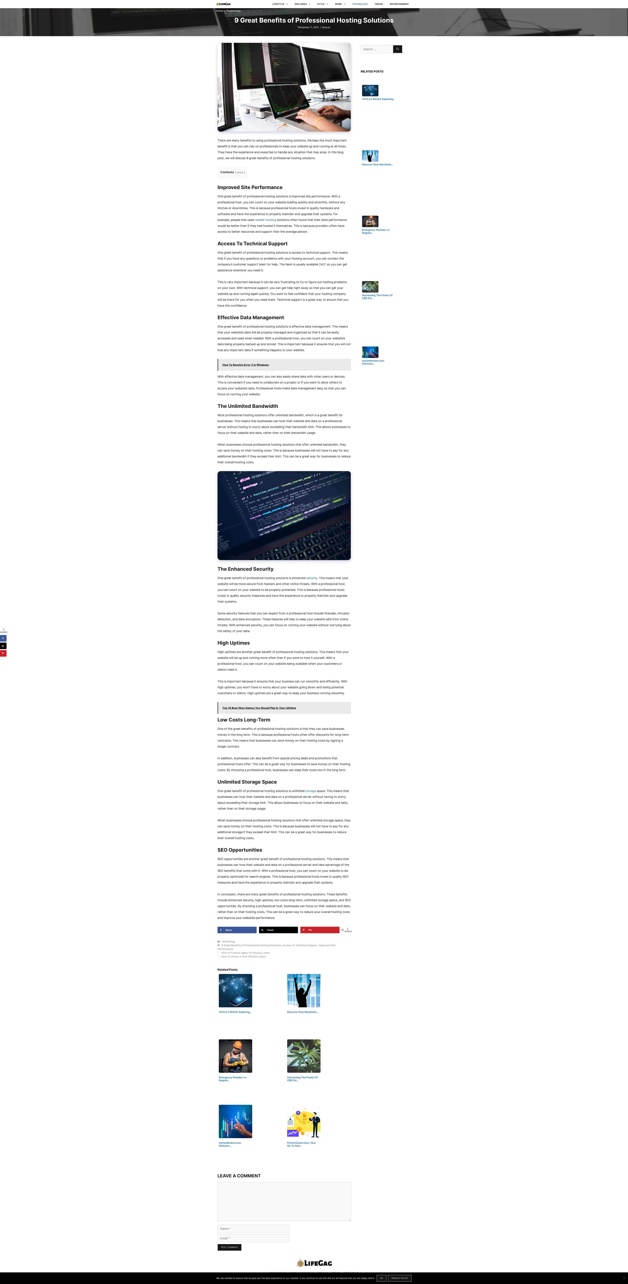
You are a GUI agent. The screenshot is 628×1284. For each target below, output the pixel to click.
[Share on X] (3, 645)
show (240, 172)
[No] (624, 1278)
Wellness (301, 4)
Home (219, 10)
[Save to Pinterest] (3, 653)
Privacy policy (400, 1278)
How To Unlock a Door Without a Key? (243, 956)
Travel (379, 4)
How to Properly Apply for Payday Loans (245, 952)
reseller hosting (265, 220)
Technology (360, 4)
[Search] (397, 49)
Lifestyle (278, 4)
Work (338, 4)
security (311, 578)
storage (310, 791)
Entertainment (399, 4)
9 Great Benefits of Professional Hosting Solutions (251, 945)
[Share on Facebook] (3, 638)
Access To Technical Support (300, 945)
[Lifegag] (223, 4)
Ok (381, 1278)
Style (320, 4)
